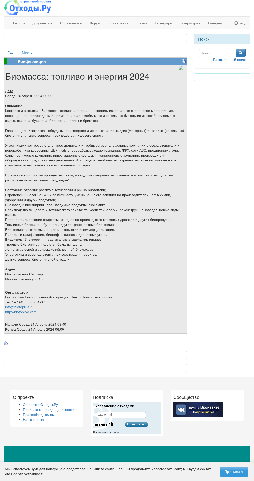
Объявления (118, 22)
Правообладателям (39, 414)
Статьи (141, 22)
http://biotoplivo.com (21, 311)
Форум (94, 22)
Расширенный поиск (229, 59)
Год (10, 52)
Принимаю (234, 472)
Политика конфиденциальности (48, 409)
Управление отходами (114, 406)
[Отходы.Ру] (27, 8)
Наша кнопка (33, 419)
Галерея (215, 22)
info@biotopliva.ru (19, 306)
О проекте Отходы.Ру (40, 404)
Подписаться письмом (106, 432)
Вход (241, 22)
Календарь (163, 22)
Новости (18, 22)
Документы (41, 22)
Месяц (27, 52)
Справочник (69, 22)
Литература (188, 22)
